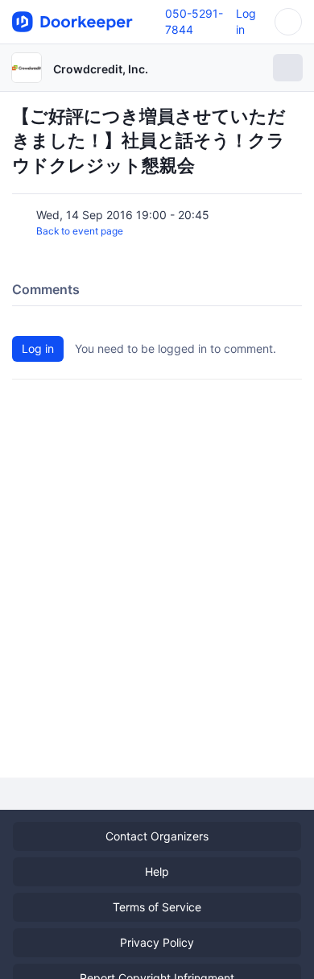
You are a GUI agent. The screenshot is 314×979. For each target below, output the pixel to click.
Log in (38, 348)
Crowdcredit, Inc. (100, 69)
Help (157, 871)
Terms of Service (157, 907)
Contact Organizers (157, 836)
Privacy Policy (157, 942)
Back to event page (79, 231)
